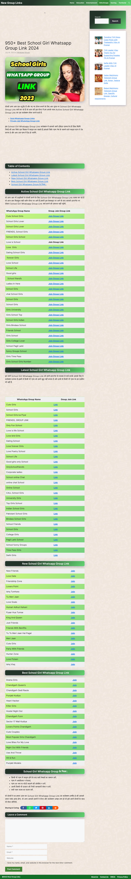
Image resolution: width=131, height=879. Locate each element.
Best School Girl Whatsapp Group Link (29, 181)
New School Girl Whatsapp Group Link (29, 178)
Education (80, 3)
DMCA (112, 877)
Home (72, 3)
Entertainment (91, 3)
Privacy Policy (122, 877)
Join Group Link (56, 216)
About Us (94, 877)
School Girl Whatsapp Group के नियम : (28, 184)
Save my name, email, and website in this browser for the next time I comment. (40, 863)
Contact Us (104, 877)
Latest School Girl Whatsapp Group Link (30, 175)
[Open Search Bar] (129, 3)
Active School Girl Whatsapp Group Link (30, 172)
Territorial (122, 3)
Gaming (113, 3)
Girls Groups (103, 3)
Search (98, 17)
